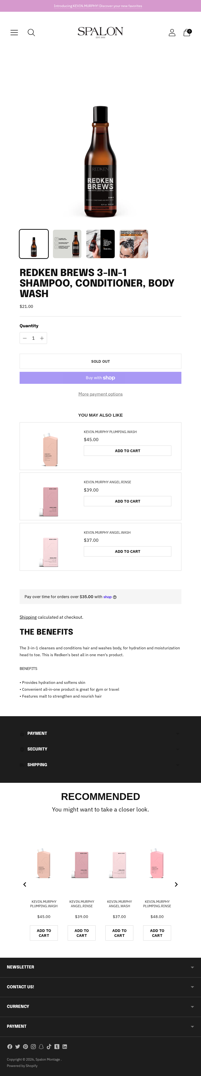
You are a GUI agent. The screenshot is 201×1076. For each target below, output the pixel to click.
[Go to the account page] (172, 32)
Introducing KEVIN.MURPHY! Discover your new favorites (98, 6)
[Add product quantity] (25, 338)
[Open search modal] (31, 32)
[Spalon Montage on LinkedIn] (65, 1048)
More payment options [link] (100, 394)
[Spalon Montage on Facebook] (10, 1048)
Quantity (29, 326)
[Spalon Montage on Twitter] (18, 1048)
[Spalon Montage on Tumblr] (57, 1048)
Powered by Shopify (22, 1066)
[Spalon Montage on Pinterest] (25, 1048)
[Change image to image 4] (134, 244)
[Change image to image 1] (34, 244)
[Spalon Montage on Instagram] (33, 1048)
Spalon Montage (48, 1059)
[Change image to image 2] (67, 244)
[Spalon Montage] (100, 32)
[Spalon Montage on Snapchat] (41, 1048)
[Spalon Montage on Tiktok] (49, 1048)
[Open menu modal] (14, 32)
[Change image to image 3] (100, 244)
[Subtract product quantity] (42, 338)
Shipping (28, 617)
